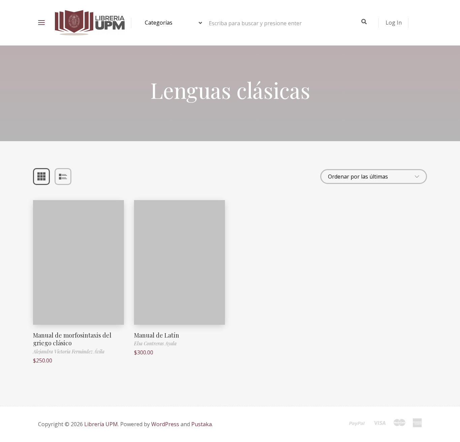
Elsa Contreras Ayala (155, 343)
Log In (394, 22)
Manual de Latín (156, 335)
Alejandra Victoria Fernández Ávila (68, 351)
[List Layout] (63, 176)
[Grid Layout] (41, 176)
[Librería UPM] (90, 22)
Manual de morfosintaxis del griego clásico (72, 339)
